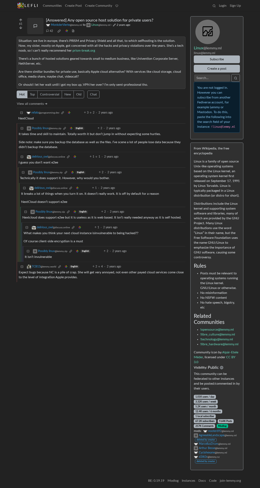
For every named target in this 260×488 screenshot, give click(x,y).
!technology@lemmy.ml (216, 339)
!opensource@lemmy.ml (217, 329)
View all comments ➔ (32, 103)
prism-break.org (84, 50)
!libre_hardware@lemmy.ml (219, 344)
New (67, 94)
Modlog (222, 426)
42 (51, 31)
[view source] (73, 31)
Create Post (73, 5)
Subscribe (217, 59)
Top (32, 94)
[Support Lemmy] (117, 6)
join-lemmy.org (230, 480)
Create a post (216, 68)
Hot (22, 94)
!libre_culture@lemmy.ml (217, 334)
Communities (52, 5)
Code (213, 480)
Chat (93, 94)
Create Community (98, 5)
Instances (188, 480)
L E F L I (31, 6)
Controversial (49, 94)
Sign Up (235, 5)
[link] (59, 31)
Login (222, 5)
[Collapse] (21, 113)
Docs (202, 480)
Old (78, 94)
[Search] (214, 6)
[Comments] (35, 26)
